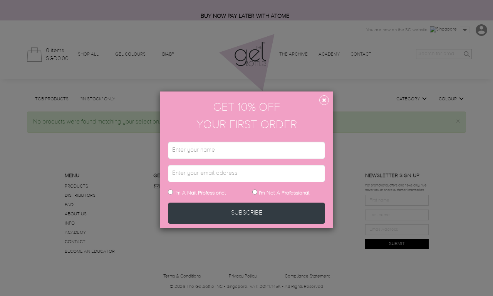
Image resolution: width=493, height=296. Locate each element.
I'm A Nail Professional (199, 193)
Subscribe (246, 213)
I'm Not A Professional (284, 193)
